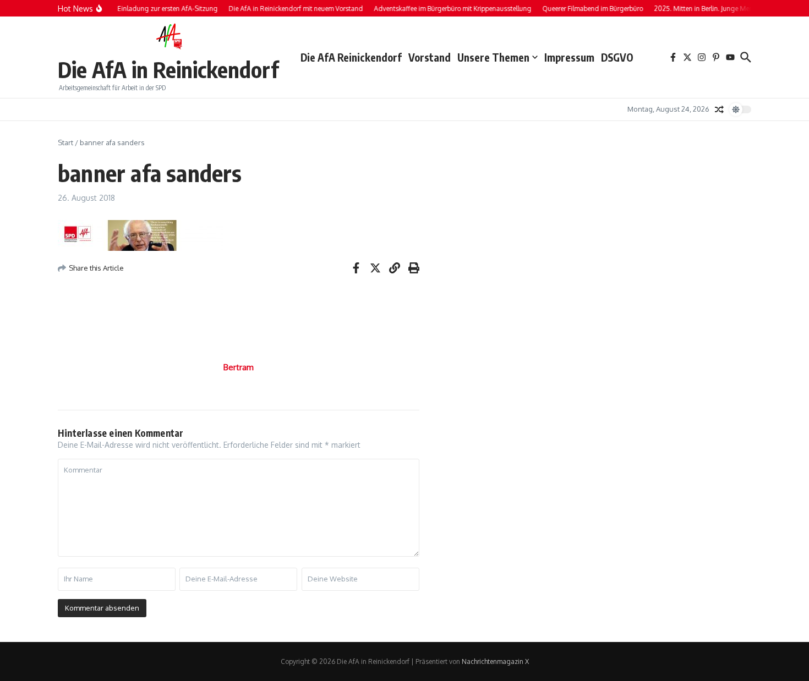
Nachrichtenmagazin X (495, 661)
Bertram (238, 367)
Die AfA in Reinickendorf (168, 69)
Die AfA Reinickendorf (351, 57)
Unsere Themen (493, 57)
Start (65, 142)
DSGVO (617, 57)
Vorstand (429, 57)
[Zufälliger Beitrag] (719, 109)
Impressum (569, 57)
